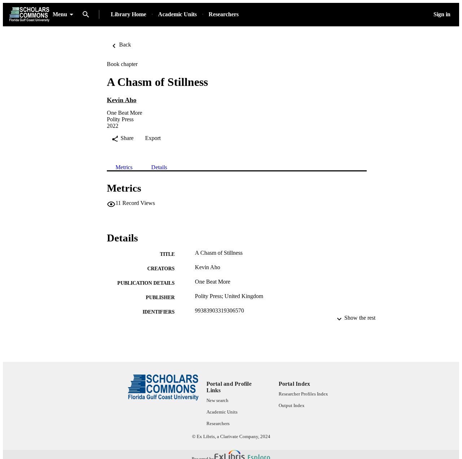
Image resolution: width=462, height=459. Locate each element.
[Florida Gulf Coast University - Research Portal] (29, 14)
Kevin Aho (121, 100)
